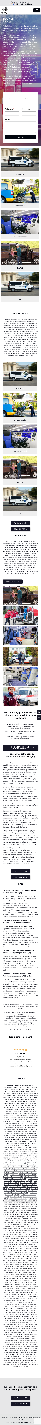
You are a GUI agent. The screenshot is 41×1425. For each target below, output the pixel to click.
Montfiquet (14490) (29, 1340)
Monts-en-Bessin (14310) (27, 1338)
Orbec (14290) (31, 1320)
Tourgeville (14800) (27, 1129)
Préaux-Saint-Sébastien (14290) (25, 1290)
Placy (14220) (32, 1300)
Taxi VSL (20, 268)
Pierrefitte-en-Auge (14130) (23, 1304)
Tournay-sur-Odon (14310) (12, 1129)
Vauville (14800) (20, 1109)
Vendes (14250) (9, 1107)
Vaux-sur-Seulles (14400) (22, 1107)
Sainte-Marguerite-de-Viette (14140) (20, 1159)
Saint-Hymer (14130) (20, 1234)
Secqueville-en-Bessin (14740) (18, 1149)
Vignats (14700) (23, 1095)
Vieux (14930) (9, 1099)
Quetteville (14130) (9, 1286)
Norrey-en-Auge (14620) (17, 1328)
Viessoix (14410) (19, 1099)
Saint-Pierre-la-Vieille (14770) (17, 1179)
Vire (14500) (17, 1087)
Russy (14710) (30, 1272)
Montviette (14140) (12, 1338)
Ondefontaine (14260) (12, 1322)
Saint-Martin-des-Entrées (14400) (26, 1201)
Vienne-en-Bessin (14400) (18, 1101)
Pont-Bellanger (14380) (30, 1298)
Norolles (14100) (31, 1330)
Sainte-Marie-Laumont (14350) (22, 1155)
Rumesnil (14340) (9, 1274)
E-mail (25, 99)
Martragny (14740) (21, 1358)
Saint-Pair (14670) (21, 1191)
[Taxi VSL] (20, 253)
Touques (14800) (22, 1131)
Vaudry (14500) (30, 1109)
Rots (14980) (20, 1278)
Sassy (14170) (33, 1149)
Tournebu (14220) (29, 1127)
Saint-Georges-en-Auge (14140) (13, 1248)
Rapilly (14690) (9, 1284)
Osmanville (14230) (20, 1320)
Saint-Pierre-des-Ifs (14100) (12, 1185)
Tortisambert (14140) (17, 1133)
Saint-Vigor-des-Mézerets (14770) (26, 1169)
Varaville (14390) (25, 1113)
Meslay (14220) (10, 1354)
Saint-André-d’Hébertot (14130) (26, 1268)
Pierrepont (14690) (21, 1302)
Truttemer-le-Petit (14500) (16, 1117)
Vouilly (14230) (8, 1087)
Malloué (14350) (23, 1366)
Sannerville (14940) (30, 1151)
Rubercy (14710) (9, 1276)
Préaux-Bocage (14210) (11, 1292)
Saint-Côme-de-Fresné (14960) (12, 1260)
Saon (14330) (19, 1151)
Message (8, 119)
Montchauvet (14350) (22, 1342)
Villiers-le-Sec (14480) (23, 1091)
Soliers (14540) (30, 1145)
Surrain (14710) (18, 1141)
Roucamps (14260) (10, 1278)
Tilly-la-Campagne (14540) (12, 1137)
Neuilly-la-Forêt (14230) (22, 1332)
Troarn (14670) (21, 1121)
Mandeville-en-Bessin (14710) (23, 1364)
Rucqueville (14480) (30, 1274)
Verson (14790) (24, 1103)
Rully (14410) (20, 1274)
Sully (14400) (28, 1141)
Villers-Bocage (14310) (10, 1095)
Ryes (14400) (22, 1272)
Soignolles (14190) (10, 1147)
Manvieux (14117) (10, 1362)
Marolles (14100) (31, 1360)
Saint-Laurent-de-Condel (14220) (21, 1225)
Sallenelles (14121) (9, 1153)
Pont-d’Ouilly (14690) (15, 1298)
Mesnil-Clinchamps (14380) (28, 1352)
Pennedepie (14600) (16, 1312)
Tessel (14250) (8, 1141)
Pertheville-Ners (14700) (28, 1306)
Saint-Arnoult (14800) (21, 1266)
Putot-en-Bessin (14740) (23, 1286)
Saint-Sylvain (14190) (16, 1173)
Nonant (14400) (10, 1332)
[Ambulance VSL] (20, 191)
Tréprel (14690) (8, 1123)
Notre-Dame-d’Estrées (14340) (23, 1324)
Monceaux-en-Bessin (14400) (18, 1348)
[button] (15, 1078)
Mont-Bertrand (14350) (29, 1344)
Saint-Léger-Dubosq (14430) (29, 1221)
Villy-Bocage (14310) (21, 1089)
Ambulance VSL (20, 206)
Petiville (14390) (15, 1306)
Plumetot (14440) (9, 1300)
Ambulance (20, 174)
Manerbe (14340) (8, 1364)
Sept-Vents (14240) (23, 1147)
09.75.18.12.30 (24, 2)
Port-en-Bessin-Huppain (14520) (25, 1294)
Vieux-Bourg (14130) (31, 1097)
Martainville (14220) (19, 1360)
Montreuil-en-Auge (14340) (14, 1340)
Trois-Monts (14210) (9, 1121)
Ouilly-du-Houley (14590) (17, 1318)
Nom (7, 99)
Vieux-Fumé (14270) (18, 1097)
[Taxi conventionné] (20, 222)
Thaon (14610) (31, 1139)
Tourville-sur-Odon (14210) (17, 1125)
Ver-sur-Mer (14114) (16, 1105)
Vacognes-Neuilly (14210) (16, 1115)
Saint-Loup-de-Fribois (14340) (22, 1219)
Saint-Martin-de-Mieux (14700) (23, 1205)
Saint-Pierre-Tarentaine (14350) (13, 1177)
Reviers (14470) (9, 1282)
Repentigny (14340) (30, 1282)
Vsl (20, 299)
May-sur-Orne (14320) (29, 1356)
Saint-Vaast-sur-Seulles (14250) (14, 1171)
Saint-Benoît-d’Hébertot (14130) (19, 1262)
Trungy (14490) (14, 1119)
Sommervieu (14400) (18, 1145)
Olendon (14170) (25, 1322)
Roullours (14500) (31, 1276)
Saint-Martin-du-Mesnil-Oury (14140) (21, 1199)
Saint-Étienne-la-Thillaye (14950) (23, 1252)
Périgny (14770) (20, 1308)
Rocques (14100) (15, 1280)
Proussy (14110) (19, 1288)
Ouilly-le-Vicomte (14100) (18, 1316)
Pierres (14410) (9, 1302)
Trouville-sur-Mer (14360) (28, 1119)
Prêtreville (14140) (30, 1288)
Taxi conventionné (20, 237)
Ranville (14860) (20, 1284)
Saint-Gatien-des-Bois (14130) (18, 1250)
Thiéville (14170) (21, 1139)
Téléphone (9, 109)
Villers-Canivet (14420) (31, 1093)
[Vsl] (20, 284)
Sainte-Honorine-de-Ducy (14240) (19, 1163)
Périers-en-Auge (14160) (18, 1310)
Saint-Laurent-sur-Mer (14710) (12, 1223)
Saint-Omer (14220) (16, 1197)
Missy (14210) (8, 1350)
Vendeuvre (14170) (30, 1105)
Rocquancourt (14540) (29, 1280)
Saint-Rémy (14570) (30, 1175)
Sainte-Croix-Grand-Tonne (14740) (19, 1167)
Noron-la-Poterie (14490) (17, 1330)
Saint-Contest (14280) (30, 1258)
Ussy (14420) (29, 1115)
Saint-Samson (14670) (16, 1175)
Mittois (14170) (32, 1348)
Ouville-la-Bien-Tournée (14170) (19, 1314)
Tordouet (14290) (15, 1135)
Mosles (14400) (11, 1336)
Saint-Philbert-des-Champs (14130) (19, 1189)
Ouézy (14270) (9, 1320)
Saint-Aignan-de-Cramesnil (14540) (15, 1270)
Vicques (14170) (14, 1103)
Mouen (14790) (33, 1334)
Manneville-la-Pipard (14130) (26, 1362)
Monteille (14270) (9, 1342)
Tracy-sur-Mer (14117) (21, 1123)
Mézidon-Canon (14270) (21, 1350)
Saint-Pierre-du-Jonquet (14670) (23, 1181)
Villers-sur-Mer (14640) (15, 1093)
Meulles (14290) (14, 1352)
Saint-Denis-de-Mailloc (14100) (28, 1256)
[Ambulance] (20, 159)
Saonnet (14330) (9, 1151)
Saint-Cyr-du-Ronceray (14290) (13, 1258)
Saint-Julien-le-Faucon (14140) (12, 1229)
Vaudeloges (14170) (11, 1111)
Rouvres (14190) (20, 1276)
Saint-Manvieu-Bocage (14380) (19, 1217)
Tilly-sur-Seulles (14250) (28, 1135)
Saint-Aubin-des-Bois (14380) (23, 1264)
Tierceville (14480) (26, 1137)
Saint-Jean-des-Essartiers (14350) (19, 1233)
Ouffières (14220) (31, 1318)
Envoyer (20, 137)
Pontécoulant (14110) (9, 1296)
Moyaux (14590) (13, 1334)
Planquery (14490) (21, 1300)
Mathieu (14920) (9, 1358)
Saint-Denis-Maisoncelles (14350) (22, 1254)
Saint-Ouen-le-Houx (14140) (20, 1193)
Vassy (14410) (14, 1113)
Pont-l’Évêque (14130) (24, 1296)
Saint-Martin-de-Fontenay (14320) (21, 1209)
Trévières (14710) (32, 1121)
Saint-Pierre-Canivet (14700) (18, 1187)
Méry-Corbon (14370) (22, 1354)
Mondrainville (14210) (23, 1346)
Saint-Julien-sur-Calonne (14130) (26, 1227)
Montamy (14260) (15, 1344)
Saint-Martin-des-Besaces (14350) (15, 1203)
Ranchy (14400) (31, 1284)
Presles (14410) (10, 1290)
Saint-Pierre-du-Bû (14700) (28, 1183)
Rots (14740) (29, 1278)
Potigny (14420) (10, 1294)
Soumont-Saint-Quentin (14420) (20, 1143)
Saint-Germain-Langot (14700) (24, 1236)
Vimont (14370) (26, 1087)
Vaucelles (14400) (23, 1111)
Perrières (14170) (9, 1308)
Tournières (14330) (17, 1127)
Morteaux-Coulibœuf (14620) (25, 1336)
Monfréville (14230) (9, 1346)
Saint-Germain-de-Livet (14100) (28, 1246)
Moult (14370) (23, 1334)
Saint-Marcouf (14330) (16, 1215)
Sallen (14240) (20, 1153)
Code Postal (27, 109)
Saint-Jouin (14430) (17, 1231)
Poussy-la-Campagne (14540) (28, 1292)
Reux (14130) (19, 1282)
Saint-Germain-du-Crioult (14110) (22, 1240)
